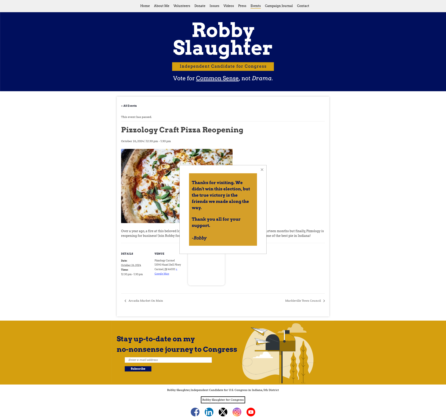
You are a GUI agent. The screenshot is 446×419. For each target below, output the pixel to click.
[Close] (262, 169)
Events (256, 6)
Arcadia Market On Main (145, 300)
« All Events (129, 106)
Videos (229, 6)
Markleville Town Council (303, 300)
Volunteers (182, 6)
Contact (303, 6)
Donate (199, 6)
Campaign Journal (279, 6)
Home (145, 6)
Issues (214, 6)
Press (242, 6)
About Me (161, 6)
